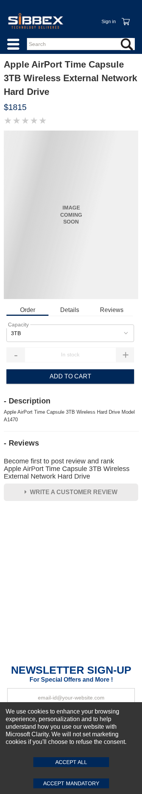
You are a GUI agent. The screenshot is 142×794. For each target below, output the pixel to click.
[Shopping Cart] (125, 17)
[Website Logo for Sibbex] (35, 21)
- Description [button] (27, 401)
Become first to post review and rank (67, 468)
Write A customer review (73, 492)
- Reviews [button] (21, 443)
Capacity (18, 324)
